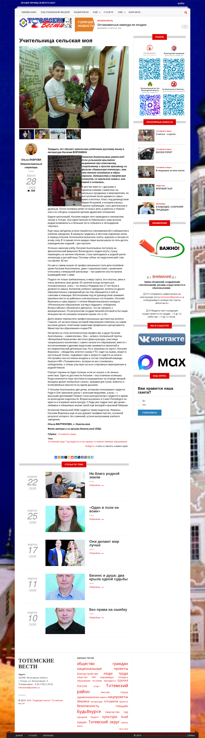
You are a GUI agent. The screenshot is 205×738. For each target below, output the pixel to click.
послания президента (104, 680)
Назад (183, 26)
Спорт (96, 686)
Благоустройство (87, 673)
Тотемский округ (56, 441)
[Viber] (85, 457)
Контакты (134, 12)
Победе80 (122, 706)
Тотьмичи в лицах (67, 434)
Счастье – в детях (166, 134)
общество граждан (102, 663)
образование (120, 441)
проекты (123, 701)
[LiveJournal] (79, 457)
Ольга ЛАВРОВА (31, 159)
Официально (28, 12)
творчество (112, 712)
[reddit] (72, 457)
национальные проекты (102, 668)
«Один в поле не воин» (104, 509)
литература (96, 701)
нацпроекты (118, 696)
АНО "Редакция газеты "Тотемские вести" (164, 735)
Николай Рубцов (114, 692)
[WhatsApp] (88, 457)
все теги (123, 728)
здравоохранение (88, 697)
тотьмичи (99, 441)
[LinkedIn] (75, 457)
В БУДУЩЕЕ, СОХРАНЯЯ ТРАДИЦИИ (169, 208)
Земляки (108, 441)
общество (82, 677)
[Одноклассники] (59, 457)
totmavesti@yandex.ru (171, 297)
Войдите (89, 446)
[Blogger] (69, 457)
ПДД (126, 712)
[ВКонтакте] (55, 457)
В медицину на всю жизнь (170, 170)
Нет (144, 405)
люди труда (116, 673)
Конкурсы (123, 677)
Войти (181, 3)
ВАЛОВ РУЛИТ (164, 152)
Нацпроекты (81, 12)
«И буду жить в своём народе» (119, 25)
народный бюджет (88, 717)
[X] (65, 457)
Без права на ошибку (108, 609)
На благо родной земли (104, 475)
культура (109, 716)
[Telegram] (92, 457)
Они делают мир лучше (104, 543)
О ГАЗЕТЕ (108, 12)
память (103, 697)
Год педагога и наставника (79, 441)
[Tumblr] (82, 457)
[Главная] (45, 22)
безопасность (88, 705)
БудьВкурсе (89, 711)
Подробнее (94, 485)
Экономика (161, 204)
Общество (160, 186)
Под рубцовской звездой (55, 12)
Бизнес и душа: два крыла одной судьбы (108, 577)
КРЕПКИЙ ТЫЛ (164, 188)
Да (143, 401)
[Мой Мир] (62, 457)
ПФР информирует (103, 677)
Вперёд (186, 26)
